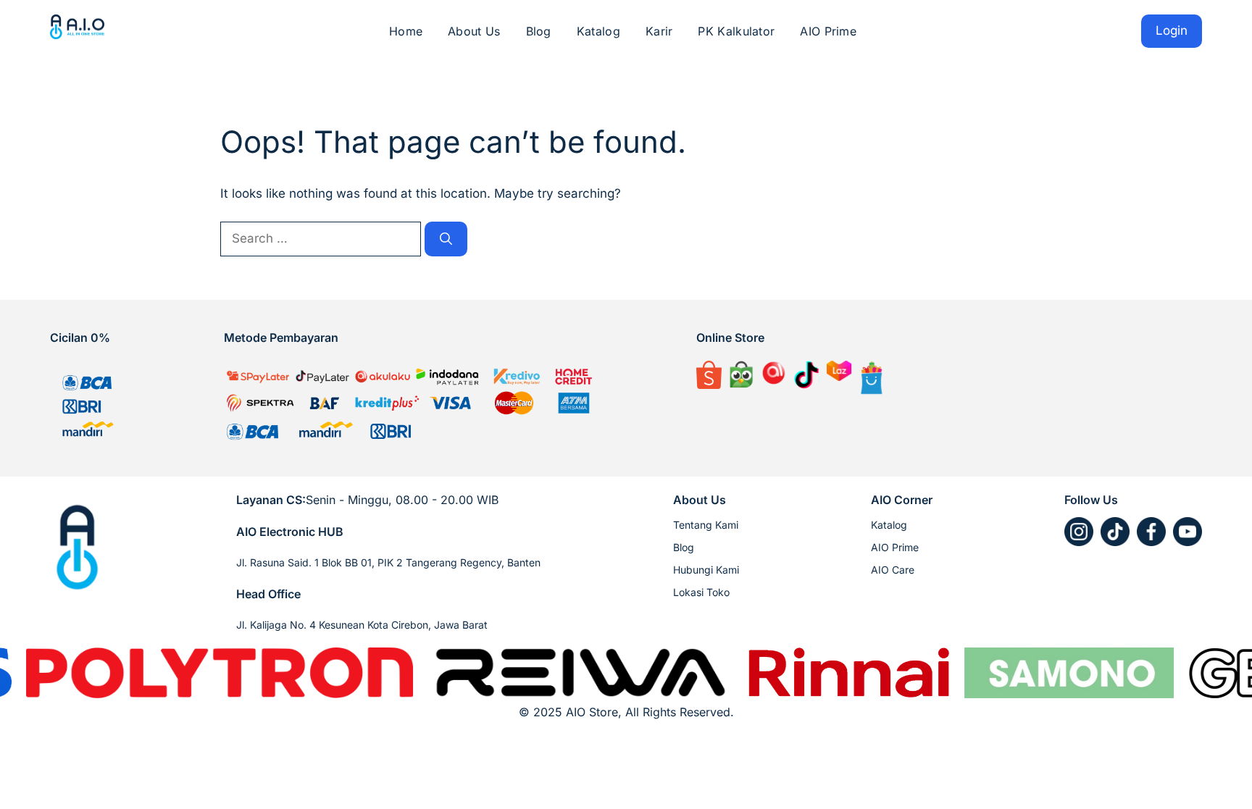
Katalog (598, 31)
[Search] (446, 239)
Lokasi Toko (701, 592)
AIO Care (892, 569)
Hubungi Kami (706, 569)
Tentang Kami (705, 525)
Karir (659, 31)
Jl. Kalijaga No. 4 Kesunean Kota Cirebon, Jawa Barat (362, 625)
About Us (474, 31)
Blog (538, 31)
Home (405, 31)
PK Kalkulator (736, 31)
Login (1172, 30)
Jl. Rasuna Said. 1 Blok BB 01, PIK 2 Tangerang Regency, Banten (388, 562)
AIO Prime (828, 31)
